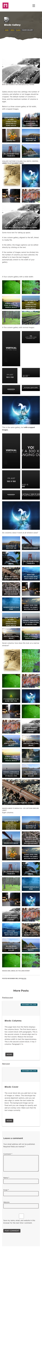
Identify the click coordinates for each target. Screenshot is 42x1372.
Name (6, 1178)
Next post (6, 1064)
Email (6, 1190)
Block (24, 978)
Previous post (7, 997)
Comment (7, 1154)
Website (6, 1202)
